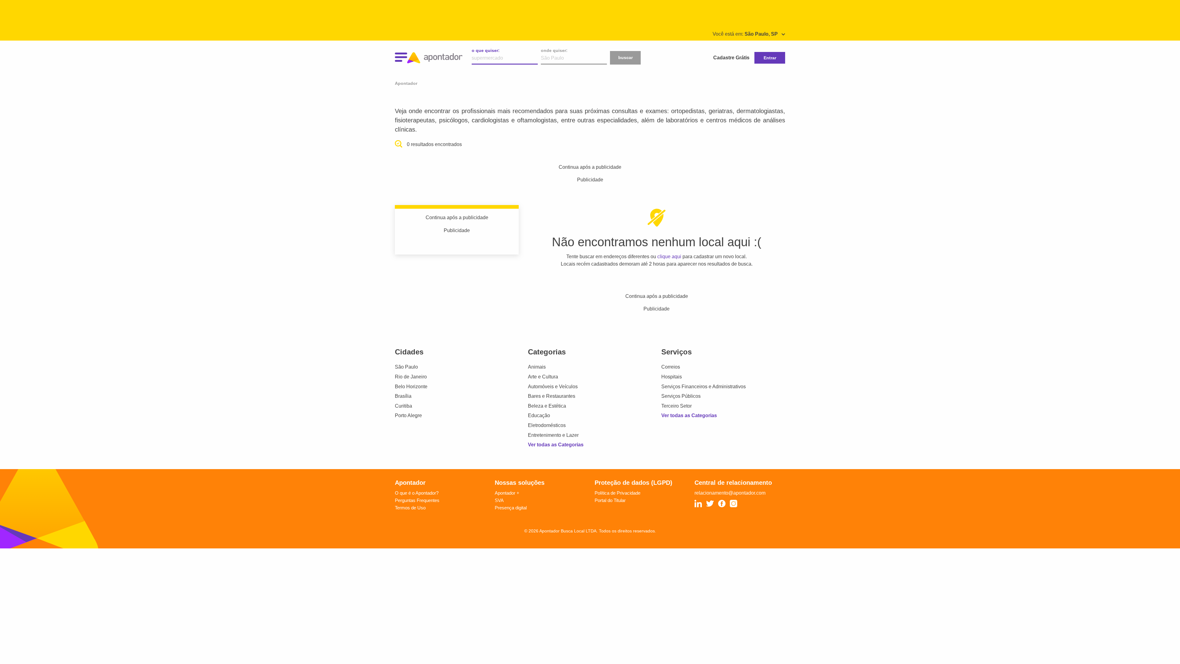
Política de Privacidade (617, 493)
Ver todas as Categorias (556, 444)
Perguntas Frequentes (417, 500)
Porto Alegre (408, 415)
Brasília (403, 396)
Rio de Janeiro (411, 376)
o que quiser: (486, 50)
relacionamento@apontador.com (729, 493)
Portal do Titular (610, 500)
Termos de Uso (410, 507)
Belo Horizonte (411, 386)
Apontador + (507, 493)
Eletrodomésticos (547, 425)
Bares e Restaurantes (551, 396)
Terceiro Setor (676, 406)
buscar (625, 57)
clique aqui (669, 256)
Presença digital (511, 507)
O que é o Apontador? (417, 493)
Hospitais (671, 376)
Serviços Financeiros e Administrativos (703, 386)
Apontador (406, 83)
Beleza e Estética (547, 406)
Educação (539, 415)
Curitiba (403, 406)
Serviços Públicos (681, 396)
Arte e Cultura (543, 376)
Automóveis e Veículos (553, 386)
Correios (670, 367)
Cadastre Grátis (731, 57)
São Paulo (406, 367)
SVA (499, 500)
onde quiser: (554, 50)
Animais (537, 367)
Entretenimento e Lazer (553, 435)
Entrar (770, 57)
